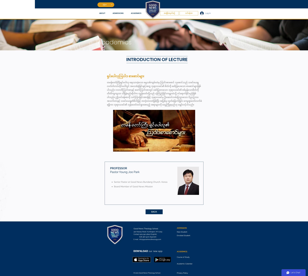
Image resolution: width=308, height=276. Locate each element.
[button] (104, 13)
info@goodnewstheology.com (150, 239)
